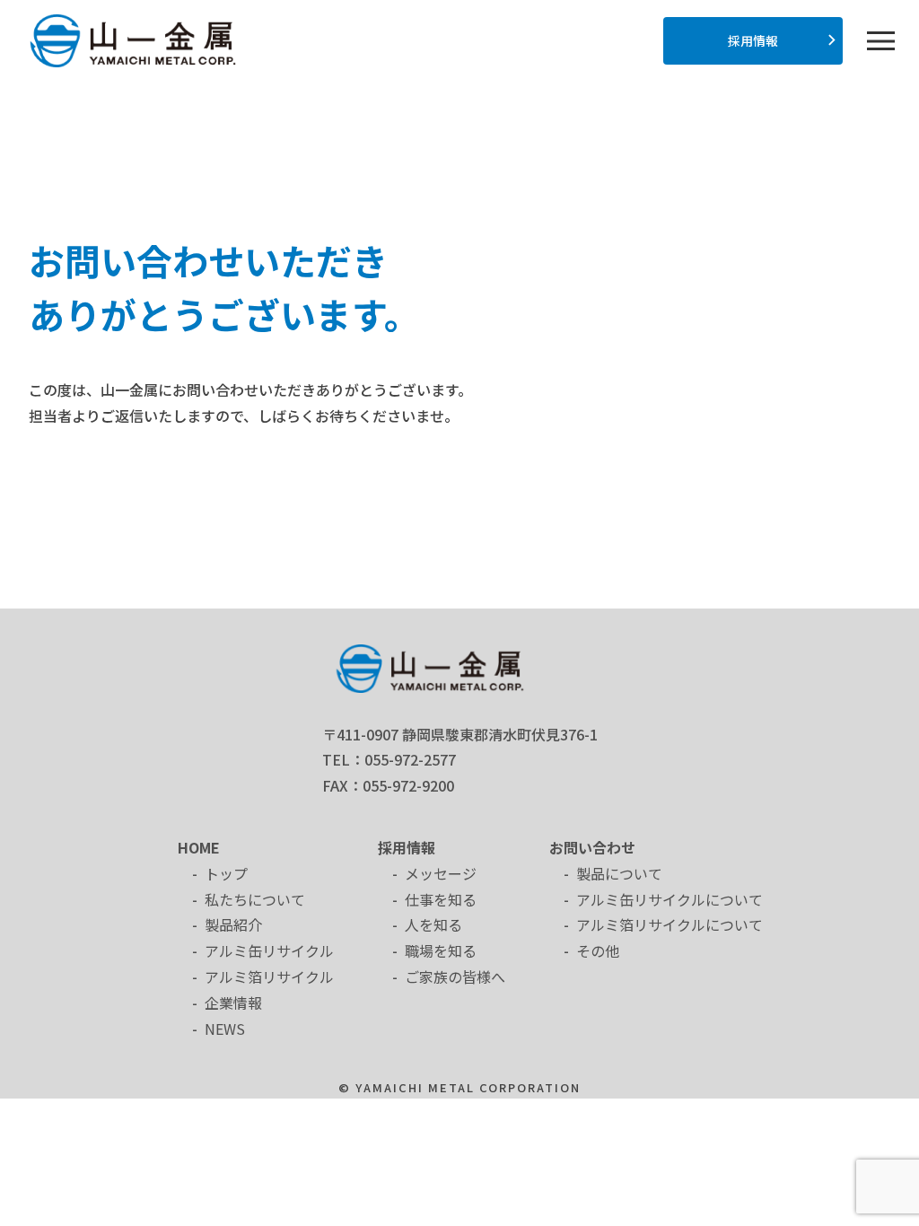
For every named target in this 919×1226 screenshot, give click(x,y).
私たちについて (255, 899)
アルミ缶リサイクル (269, 950)
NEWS (225, 1028)
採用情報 (753, 40)
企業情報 (233, 1002)
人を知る (433, 924)
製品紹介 (233, 924)
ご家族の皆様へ (455, 976)
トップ (226, 873)
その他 (597, 950)
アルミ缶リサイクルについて (669, 899)
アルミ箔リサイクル (269, 976)
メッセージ (441, 873)
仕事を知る (441, 899)
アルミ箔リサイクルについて (669, 924)
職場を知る (441, 950)
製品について (619, 873)
